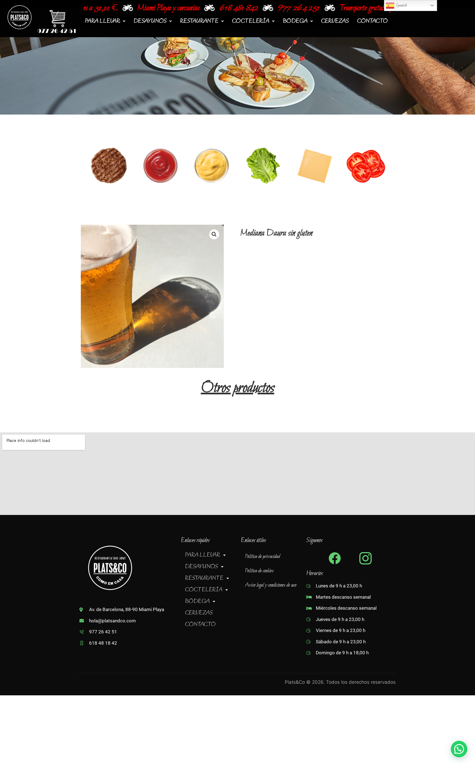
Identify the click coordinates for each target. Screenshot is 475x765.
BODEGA (295, 21)
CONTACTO (372, 21)
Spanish (400, 5)
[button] (105, 21)
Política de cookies (259, 571)
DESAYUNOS (150, 21)
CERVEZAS (335, 21)
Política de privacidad (262, 556)
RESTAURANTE (199, 21)
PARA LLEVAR (102, 21)
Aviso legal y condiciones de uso (270, 585)
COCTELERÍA (250, 21)
